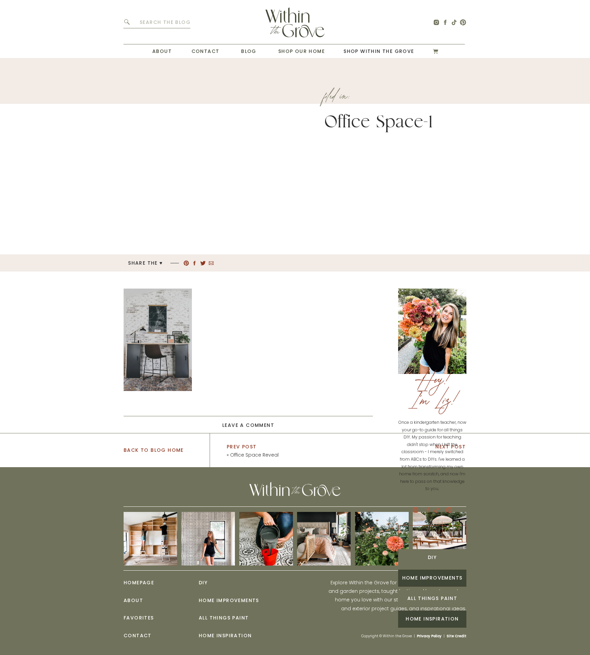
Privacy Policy (429, 636)
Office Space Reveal (254, 454)
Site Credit (456, 636)
